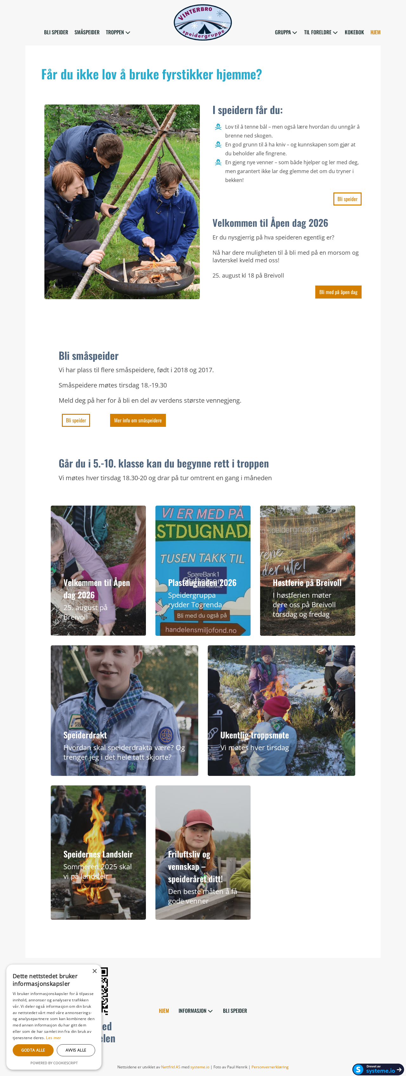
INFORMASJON (192, 1011)
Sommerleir (75, 842)
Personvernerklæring (270, 1067)
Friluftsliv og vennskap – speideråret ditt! (195, 866)
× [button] (94, 971)
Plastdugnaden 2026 (202, 582)
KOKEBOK (354, 33)
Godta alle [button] (33, 1050)
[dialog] (54, 1017)
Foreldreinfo (76, 562)
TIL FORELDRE (317, 33)
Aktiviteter (106, 570)
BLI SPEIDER (56, 33)
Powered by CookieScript (54, 1062)
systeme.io (199, 1067)
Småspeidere (77, 570)
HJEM (375, 33)
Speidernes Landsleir (98, 854)
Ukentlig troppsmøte (254, 735)
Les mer (53, 1037)
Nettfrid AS (170, 1067)
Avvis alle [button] (76, 1050)
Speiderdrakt (85, 735)
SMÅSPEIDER (87, 33)
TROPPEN (115, 33)
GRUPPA (283, 33)
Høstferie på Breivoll (307, 582)
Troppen (101, 562)
